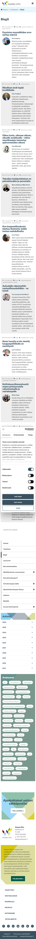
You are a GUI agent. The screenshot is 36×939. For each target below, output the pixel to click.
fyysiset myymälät (26, 26)
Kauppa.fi (7, 934)
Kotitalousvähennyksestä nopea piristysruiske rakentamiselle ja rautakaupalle (15, 388)
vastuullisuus (8, 768)
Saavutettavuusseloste (9, 936)
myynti (25, 730)
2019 (4, 658)
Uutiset (5, 543)
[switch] (31, 475)
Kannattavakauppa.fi (10, 578)
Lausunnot (6, 560)
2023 (4, 637)
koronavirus (8, 721)
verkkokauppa (21, 768)
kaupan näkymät (9, 711)
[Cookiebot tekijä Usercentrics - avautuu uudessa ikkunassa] (25, 429)
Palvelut (8, 907)
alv (5, 682)
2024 (4, 632)
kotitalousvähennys (26, 378)
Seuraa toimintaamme (10, 607)
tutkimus (8, 28)
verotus (6, 773)
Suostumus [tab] (6, 435)
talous (6, 749)
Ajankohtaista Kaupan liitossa (13, 589)
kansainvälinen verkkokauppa (14, 706)
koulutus (19, 721)
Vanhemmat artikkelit (10, 530)
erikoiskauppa (8, 697)
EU (19, 697)
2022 (4, 643)
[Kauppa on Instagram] (13, 926)
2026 (4, 622)
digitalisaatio (8, 692)
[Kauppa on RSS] (27, 926)
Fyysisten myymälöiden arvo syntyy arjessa (16, 33)
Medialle (6, 601)
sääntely (23, 744)
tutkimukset (20, 754)
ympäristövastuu (9, 778)
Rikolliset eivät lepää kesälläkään (13, 88)
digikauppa (27, 682)
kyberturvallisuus (25, 84)
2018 (4, 663)
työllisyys (7, 764)
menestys (29, 129)
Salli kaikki (18, 496)
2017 (4, 668)
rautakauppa (5, 380)
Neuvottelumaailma (10, 566)
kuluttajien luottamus (21, 725)
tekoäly (29, 175)
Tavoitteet (9, 890)
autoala (15, 282)
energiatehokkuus (23, 692)
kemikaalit (7, 716)
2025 (4, 627)
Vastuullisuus (11, 896)
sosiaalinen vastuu (10, 744)
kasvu (30, 706)
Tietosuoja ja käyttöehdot (21, 934)
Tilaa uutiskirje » (18, 811)
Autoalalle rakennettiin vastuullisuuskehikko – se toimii (15, 288)
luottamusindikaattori (11, 730)
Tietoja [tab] (30, 435)
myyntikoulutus (9, 735)
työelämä (22, 759)
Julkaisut (6, 595)
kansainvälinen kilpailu (11, 701)
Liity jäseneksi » (18, 878)
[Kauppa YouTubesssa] (18, 926)
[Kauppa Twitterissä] (8, 926)
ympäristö (16, 773)
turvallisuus (23, 749)
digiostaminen (8, 687)
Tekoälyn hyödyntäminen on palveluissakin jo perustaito (16, 179)
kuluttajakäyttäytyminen (27, 426)
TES (13, 749)
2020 (4, 653)
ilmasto (26, 697)
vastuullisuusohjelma (7, 282)
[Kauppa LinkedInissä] (22, 926)
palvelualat (24, 175)
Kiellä (18, 508)
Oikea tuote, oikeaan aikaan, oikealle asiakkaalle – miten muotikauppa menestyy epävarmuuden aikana (16, 139)
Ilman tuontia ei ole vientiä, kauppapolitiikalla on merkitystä (16, 343)
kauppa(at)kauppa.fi (27, 936)
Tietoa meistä (10, 919)
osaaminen (7, 740)
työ (30, 754)
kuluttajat (7, 725)
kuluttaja (29, 721)
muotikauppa (5, 131)
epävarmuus (24, 129)
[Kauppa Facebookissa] (3, 926)
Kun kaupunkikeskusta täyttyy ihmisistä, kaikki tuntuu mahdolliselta (14, 229)
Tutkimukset (8, 754)
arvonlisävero (15, 682)
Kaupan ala (9, 901)
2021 (4, 648)
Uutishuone (10, 913)
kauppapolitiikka (25, 337)
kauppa (31, 337)
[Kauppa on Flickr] (32, 926)
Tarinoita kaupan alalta (11, 584)
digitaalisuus (22, 687)
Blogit (17, 26)
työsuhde (18, 764)
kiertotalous (19, 716)
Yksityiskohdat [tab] (18, 435)
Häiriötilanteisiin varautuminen (14, 572)
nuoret (20, 735)
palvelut (18, 740)
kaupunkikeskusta (16, 222)
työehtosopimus (9, 759)
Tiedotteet (6, 549)
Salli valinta (18, 502)
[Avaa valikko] (32, 3)
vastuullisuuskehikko (26, 280)
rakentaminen (12, 380)
